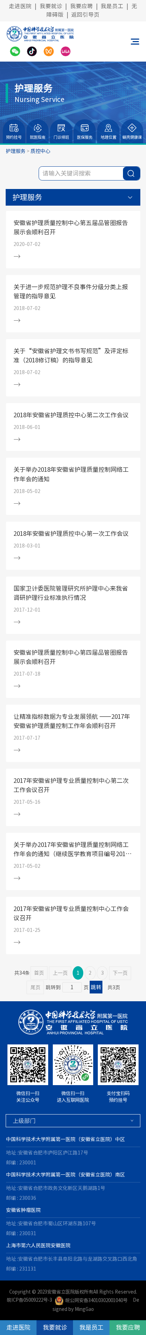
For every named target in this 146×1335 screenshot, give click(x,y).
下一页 (120, 973)
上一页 (60, 973)
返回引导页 (85, 14)
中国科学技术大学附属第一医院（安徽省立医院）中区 (65, 1139)
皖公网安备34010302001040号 (96, 1300)
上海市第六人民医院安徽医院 (38, 1245)
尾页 (35, 987)
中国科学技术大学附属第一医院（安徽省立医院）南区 (65, 1174)
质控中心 (40, 151)
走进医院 (20, 6)
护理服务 (16, 151)
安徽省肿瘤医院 (23, 1210)
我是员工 (112, 6)
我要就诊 (51, 6)
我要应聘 (81, 6)
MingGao (84, 1309)
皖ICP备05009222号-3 (29, 1300)
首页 (39, 972)
